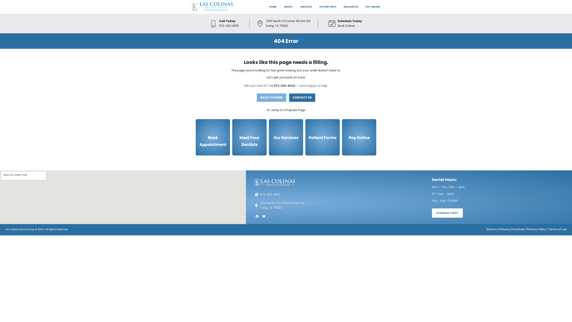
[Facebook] (257, 216)
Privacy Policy (536, 229)
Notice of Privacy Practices (505, 229)
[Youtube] (264, 216)
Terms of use (557, 229)
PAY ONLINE (373, 6)
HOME (273, 6)
